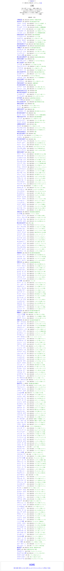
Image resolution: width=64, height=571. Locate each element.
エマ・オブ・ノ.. (21, 543)
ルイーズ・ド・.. (21, 292)
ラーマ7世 (20, 100)
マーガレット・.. (21, 335)
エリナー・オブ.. (21, 489)
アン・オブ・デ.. (21, 284)
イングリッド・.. (21, 53)
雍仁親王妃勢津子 (22, 57)
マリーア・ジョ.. (21, 51)
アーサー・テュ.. (21, 368)
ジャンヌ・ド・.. (21, 364)
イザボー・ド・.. (21, 405)
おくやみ (23, 567)
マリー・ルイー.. (21, 260)
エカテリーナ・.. (21, 195)
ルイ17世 (19, 213)
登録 (15, 567)
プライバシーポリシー (37, 567)
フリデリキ (20, 68)
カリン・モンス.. (21, 288)
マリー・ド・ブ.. (21, 467)
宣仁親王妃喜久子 (22, 45)
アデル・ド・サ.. (21, 528)
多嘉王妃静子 (20, 79)
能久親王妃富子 (21, 113)
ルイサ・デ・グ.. (21, 271)
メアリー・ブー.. (21, 331)
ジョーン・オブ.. (21, 402)
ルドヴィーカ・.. (21, 269)
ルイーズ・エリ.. (21, 238)
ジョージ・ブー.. (21, 348)
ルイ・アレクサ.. (21, 226)
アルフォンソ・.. (21, 387)
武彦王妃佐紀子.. (21, 131)
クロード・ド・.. (21, 355)
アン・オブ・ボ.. (21, 420)
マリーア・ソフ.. (21, 129)
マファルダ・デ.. (21, 527)
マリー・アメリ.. (21, 165)
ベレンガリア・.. (21, 508)
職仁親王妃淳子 (21, 223)
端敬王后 (19, 320)
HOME (32, 564)
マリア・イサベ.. (21, 198)
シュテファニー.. (21, 169)
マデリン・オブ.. (21, 344)
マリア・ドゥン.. (21, 465)
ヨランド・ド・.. (21, 450)
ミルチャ (19, 137)
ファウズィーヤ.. (21, 36)
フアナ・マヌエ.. (21, 424)
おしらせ (30, 567)
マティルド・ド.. (21, 545)
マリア (19, 75)
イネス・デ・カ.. (21, 445)
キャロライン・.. (21, 193)
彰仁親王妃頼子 (21, 139)
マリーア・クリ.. (21, 183)
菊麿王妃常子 (20, 109)
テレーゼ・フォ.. (21, 172)
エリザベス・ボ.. (21, 49)
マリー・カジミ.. (21, 245)
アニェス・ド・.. (21, 515)
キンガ (19, 487)
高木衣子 (19, 21)
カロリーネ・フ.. (21, 180)
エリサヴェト (21, 81)
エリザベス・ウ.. (21, 374)
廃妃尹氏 (19, 383)
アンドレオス (21, 96)
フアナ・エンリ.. (21, 389)
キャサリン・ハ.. (21, 333)
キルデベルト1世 (21, 553)
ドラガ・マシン (21, 146)
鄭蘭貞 (19, 312)
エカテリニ (20, 38)
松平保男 (19, 98)
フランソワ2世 (21, 314)
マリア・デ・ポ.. (21, 443)
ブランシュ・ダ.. (21, 482)
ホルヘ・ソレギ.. (21, 25)
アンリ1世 (20, 542)
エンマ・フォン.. (21, 114)
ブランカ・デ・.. (21, 478)
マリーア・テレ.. (21, 163)
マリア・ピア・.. (21, 142)
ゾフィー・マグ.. (21, 224)
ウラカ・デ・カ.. (21, 510)
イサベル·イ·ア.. (21, 454)
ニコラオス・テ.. (21, 111)
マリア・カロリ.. (21, 204)
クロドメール (20, 558)
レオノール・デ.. (21, 353)
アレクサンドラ (21, 60)
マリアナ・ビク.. (21, 221)
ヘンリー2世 (20, 521)
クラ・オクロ (20, 336)
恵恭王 (19, 549)
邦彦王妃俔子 (20, 83)
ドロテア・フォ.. (21, 305)
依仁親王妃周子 (21, 85)
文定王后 (19, 310)
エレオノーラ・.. (21, 448)
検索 (20, 567)
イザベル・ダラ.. (21, 499)
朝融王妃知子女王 (22, 90)
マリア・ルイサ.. (21, 197)
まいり (32, 1)
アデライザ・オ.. (21, 530)
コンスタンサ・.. (21, 484)
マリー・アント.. (21, 215)
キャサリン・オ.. (21, 251)
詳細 (41, 2)
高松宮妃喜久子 (21, 44)
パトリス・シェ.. (21, 32)
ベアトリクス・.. (21, 469)
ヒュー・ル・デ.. (21, 459)
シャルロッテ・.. (21, 94)
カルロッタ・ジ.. (21, 187)
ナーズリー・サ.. (21, 70)
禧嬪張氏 (19, 252)
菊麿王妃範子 (20, 152)
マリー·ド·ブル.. (21, 385)
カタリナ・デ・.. (21, 303)
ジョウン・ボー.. (21, 396)
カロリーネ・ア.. (21, 155)
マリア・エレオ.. (21, 275)
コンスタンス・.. (21, 525)
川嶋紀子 (19, 47)
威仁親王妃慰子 (21, 133)
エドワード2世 (21, 458)
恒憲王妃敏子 (20, 58)
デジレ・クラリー (22, 167)
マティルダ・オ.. (21, 532)
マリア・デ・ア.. (21, 400)
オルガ (19, 126)
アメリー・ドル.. (21, 88)
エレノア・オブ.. (21, 512)
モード (19, 105)
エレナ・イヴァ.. (21, 362)
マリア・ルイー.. (21, 249)
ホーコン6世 (20, 426)
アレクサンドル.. (21, 161)
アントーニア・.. (21, 431)
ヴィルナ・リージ (22, 27)
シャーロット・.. (21, 200)
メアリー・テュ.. (21, 351)
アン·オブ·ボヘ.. (21, 418)
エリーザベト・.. (21, 476)
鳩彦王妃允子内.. (21, 116)
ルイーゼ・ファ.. (21, 159)
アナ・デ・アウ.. (21, 299)
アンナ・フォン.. (21, 293)
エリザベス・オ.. (21, 366)
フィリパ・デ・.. (21, 409)
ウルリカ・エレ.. (21, 258)
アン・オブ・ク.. (21, 323)
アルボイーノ (20, 551)
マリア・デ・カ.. (21, 394)
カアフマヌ (20, 185)
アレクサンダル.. (21, 148)
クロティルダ (21, 555)
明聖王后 (19, 262)
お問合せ (45, 567)
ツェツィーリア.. (21, 279)
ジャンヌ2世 (20, 452)
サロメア (19, 500)
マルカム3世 (20, 536)
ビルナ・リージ (21, 29)
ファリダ (19, 64)
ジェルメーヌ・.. (21, 338)
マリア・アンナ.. (21, 232)
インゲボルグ (21, 506)
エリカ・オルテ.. (21, 40)
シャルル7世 (20, 392)
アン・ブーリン (21, 346)
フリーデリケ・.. (21, 182)
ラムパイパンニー (22, 66)
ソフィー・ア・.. (21, 308)
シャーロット (21, 189)
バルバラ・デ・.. (21, 230)
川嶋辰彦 (19, 19)
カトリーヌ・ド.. (21, 297)
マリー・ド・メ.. (21, 282)
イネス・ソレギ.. (21, 23)
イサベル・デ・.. (21, 277)
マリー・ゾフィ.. (21, 254)
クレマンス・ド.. (21, 456)
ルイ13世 (19, 280)
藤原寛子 (19, 547)
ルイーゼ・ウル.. (21, 219)
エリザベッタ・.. (21, 228)
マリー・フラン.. (21, 264)
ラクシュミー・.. (21, 170)
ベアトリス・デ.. (21, 415)
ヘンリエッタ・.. (21, 267)
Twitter (49, 567)
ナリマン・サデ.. (21, 42)
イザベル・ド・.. (21, 497)
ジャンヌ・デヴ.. (21, 435)
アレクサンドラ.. (21, 127)
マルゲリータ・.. (21, 411)
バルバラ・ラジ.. (21, 325)
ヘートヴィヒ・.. (21, 202)
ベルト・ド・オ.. (21, 538)
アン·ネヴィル (21, 377)
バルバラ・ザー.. (21, 361)
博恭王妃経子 (20, 103)
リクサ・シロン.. (21, 523)
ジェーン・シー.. (21, 342)
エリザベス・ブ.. (21, 340)
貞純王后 (19, 211)
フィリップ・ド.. (21, 430)
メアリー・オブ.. (21, 86)
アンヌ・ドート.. (21, 273)
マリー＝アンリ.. (21, 150)
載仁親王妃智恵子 (22, 92)
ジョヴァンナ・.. (21, 301)
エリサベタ (20, 135)
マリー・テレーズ (22, 217)
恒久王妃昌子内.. (21, 101)
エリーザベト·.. (21, 474)
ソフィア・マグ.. (21, 206)
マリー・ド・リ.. (21, 463)
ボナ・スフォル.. (21, 321)
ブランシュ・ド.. (21, 461)
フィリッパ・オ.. (21, 437)
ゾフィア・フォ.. (21, 141)
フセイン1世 (20, 55)
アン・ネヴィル (21, 379)
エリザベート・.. (21, 73)
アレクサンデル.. (21, 247)
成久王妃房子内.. (21, 72)
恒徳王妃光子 (20, 34)
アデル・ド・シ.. (21, 514)
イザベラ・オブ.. (21, 413)
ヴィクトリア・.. (21, 120)
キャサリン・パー (22, 329)
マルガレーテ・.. (21, 290)
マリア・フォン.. (21, 318)
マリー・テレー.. (21, 266)
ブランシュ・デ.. (21, 417)
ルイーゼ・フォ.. (21, 208)
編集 (17, 567)
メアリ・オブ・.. (21, 316)
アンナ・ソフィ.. (21, 236)
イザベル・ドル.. (21, 77)
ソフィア (19, 118)
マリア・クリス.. (21, 122)
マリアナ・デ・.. (21, 256)
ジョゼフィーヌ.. (21, 157)
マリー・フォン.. (21, 144)
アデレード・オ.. (21, 178)
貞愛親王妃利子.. (21, 124)
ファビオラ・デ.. (21, 31)
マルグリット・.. (21, 286)
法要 (27, 567)
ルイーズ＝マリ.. (21, 176)
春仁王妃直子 (20, 62)
